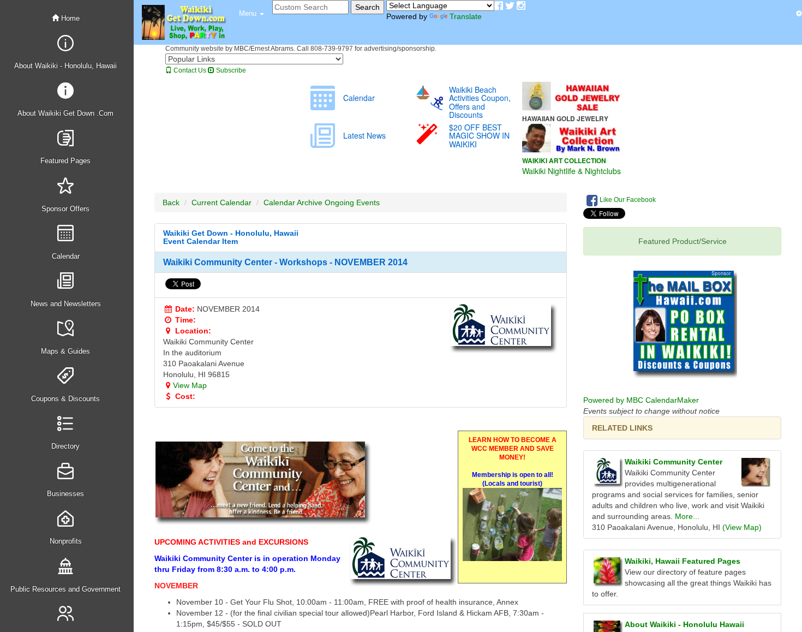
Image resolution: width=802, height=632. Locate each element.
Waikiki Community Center (673, 461)
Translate (466, 16)
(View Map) (742, 527)
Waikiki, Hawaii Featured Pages (682, 561)
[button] (251, 13)
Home (69, 18)
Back (171, 202)
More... (687, 516)
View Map (190, 385)
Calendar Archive (293, 202)
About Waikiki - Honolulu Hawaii (684, 624)
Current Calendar (221, 202)
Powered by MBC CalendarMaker (641, 400)
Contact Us (189, 70)
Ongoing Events (352, 202)
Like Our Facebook (627, 200)
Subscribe (230, 70)
